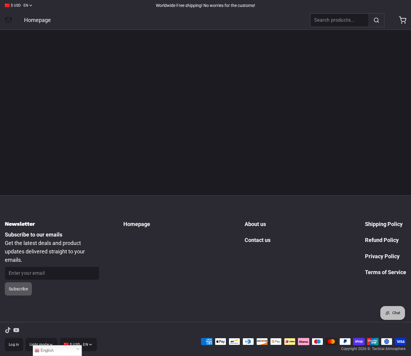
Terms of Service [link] (385, 272)
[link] (8, 20)
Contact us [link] (257, 240)
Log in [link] (14, 344)
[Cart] (400, 20)
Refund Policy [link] (382, 240)
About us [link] (255, 224)
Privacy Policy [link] (382, 256)
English (46, 350)
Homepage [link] (37, 20)
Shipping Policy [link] (384, 224)
